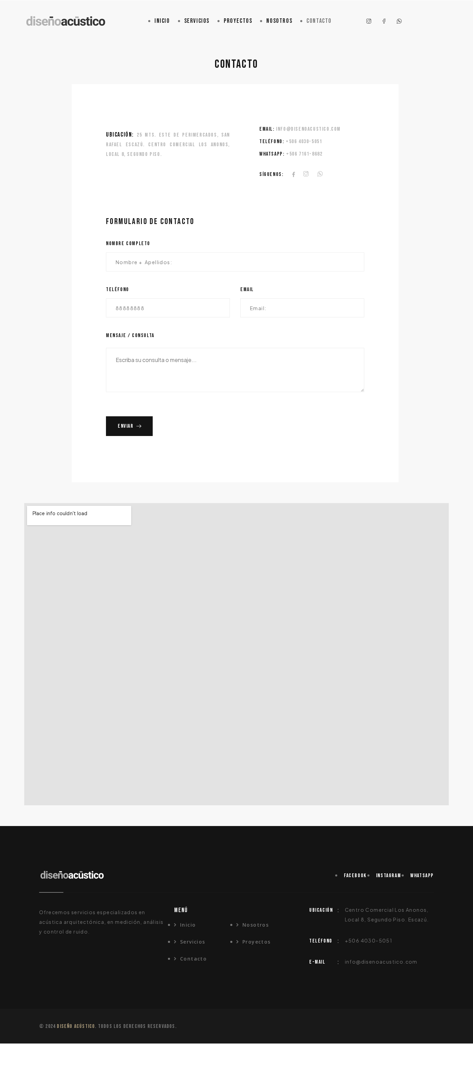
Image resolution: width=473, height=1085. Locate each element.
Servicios (196, 21)
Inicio (162, 21)
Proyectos (238, 21)
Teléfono (117, 289)
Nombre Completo (128, 243)
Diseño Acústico (76, 1026)
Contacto (319, 21)
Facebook (355, 875)
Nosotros (279, 21)
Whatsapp (422, 875)
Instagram (388, 875)
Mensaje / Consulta (130, 335)
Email (247, 289)
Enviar (126, 426)
